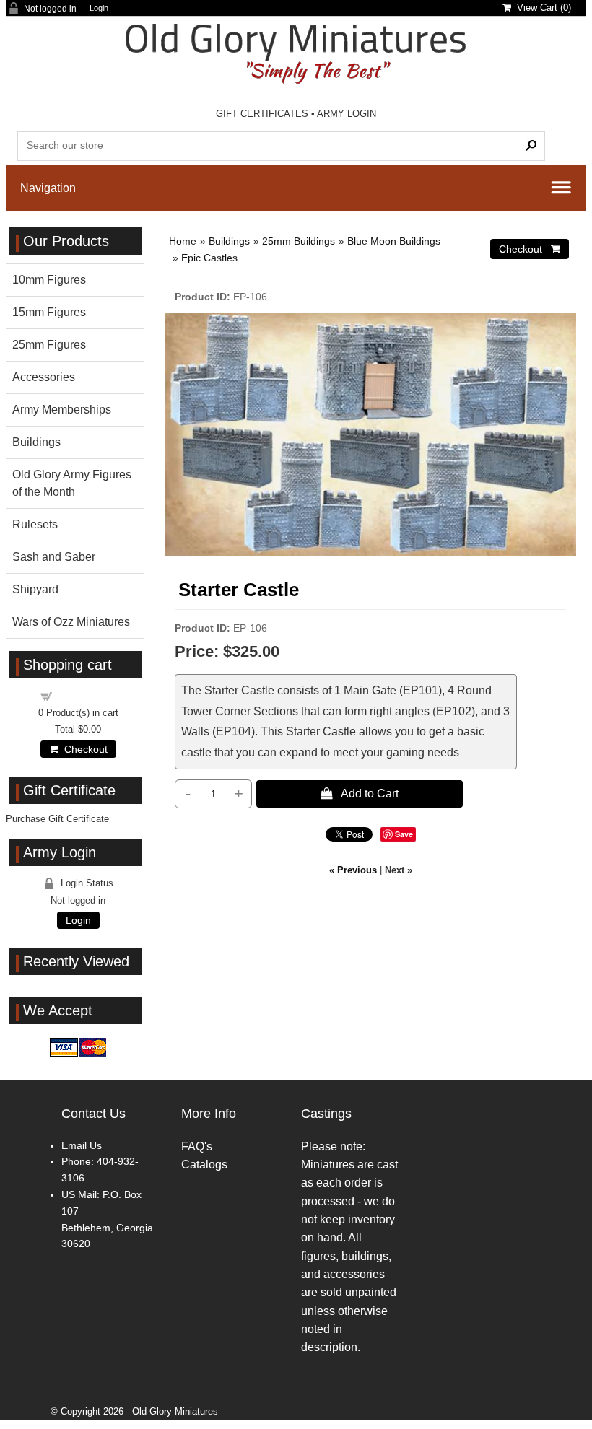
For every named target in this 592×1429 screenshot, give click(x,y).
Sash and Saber (53, 557)
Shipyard (35, 589)
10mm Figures (49, 280)
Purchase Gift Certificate (57, 818)
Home (182, 241)
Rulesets (35, 524)
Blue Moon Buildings (393, 241)
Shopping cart (87, 695)
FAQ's (196, 1146)
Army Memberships (61, 409)
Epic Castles (209, 257)
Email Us (81, 1145)
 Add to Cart (360, 793)
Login (99, 8)
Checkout (83, 749)
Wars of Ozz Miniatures (71, 622)
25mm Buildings (298, 241)
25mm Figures (49, 344)
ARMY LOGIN (346, 113)
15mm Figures (49, 312)
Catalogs (204, 1164)
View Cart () (541, 7)
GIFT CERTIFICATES (262, 113)
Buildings (229, 241)
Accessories (43, 377)
